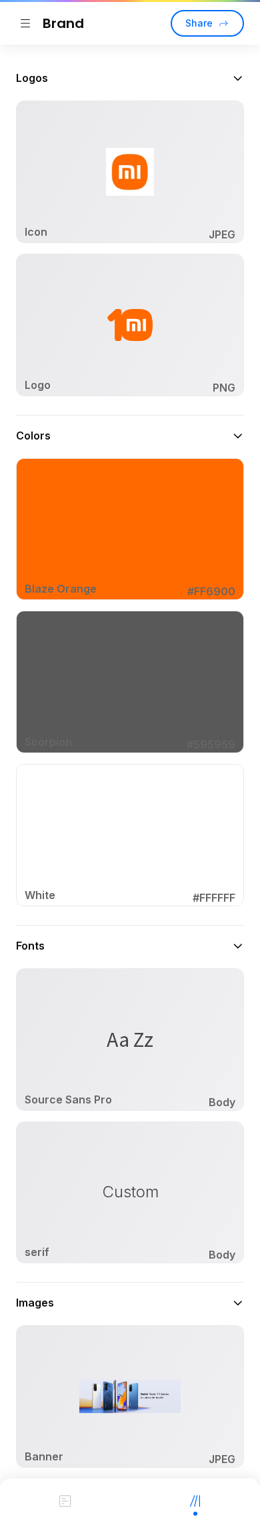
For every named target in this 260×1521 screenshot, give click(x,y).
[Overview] (65, 1499)
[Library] (195, 1499)
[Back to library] (25, 23)
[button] (130, 78)
